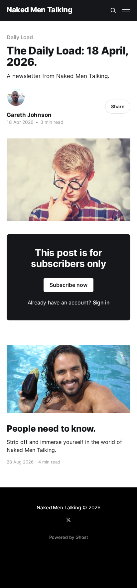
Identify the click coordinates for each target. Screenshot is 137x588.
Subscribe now (68, 285)
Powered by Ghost (68, 537)
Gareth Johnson (29, 115)
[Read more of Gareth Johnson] (16, 97)
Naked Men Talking (39, 9)
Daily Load (20, 37)
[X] (68, 520)
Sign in (101, 302)
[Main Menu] (126, 11)
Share (117, 106)
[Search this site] (113, 10)
